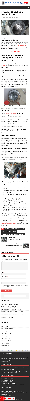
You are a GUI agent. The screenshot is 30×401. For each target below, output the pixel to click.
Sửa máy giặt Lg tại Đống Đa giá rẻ (9, 304)
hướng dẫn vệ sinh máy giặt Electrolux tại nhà (12, 311)
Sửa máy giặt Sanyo (6, 338)
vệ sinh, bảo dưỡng (11, 113)
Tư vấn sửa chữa (5, 343)
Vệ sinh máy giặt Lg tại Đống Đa (8, 306)
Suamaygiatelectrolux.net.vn (8, 223)
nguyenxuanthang (17, 17)
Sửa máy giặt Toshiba (6, 340)
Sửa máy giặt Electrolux (7, 328)
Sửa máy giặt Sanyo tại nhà (9, 231)
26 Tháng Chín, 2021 (7, 17)
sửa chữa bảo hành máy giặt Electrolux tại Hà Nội (13, 314)
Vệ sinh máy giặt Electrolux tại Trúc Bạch (13, 234)
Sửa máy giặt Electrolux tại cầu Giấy (14, 228)
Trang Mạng (4, 281)
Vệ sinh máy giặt (5, 345)
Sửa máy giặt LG (5, 331)
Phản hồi (3, 261)
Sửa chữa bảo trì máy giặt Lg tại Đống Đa (11, 309)
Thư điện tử (4, 276)
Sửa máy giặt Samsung (6, 336)
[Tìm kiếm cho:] (15, 296)
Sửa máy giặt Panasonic (7, 333)
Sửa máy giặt (4, 326)
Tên (2, 272)
